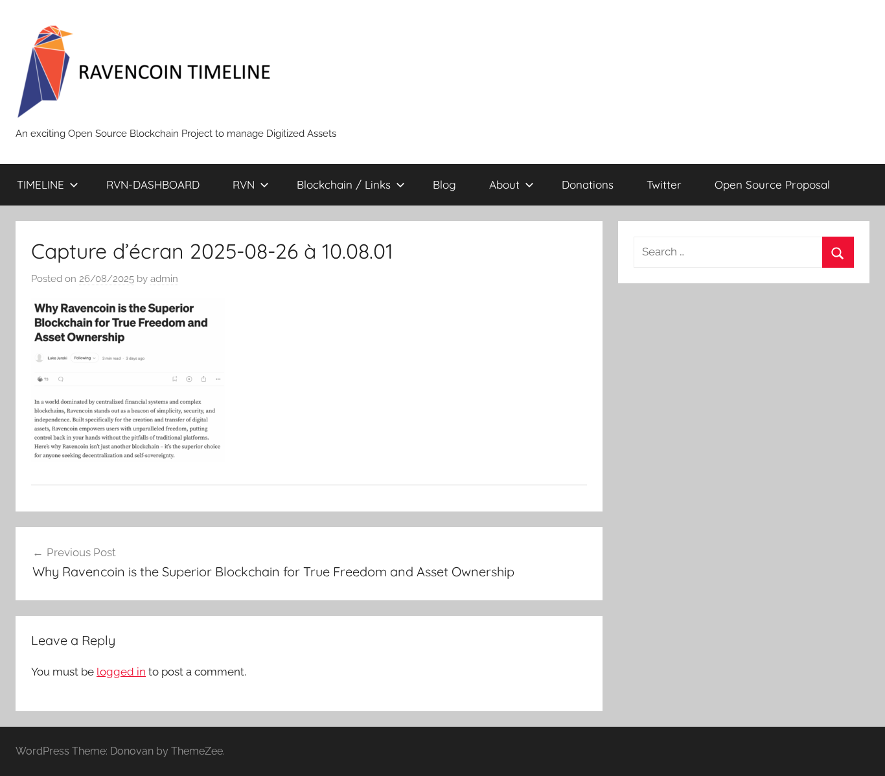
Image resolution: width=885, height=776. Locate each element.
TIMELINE (40, 184)
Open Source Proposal (772, 184)
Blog (444, 184)
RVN (244, 184)
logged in (121, 671)
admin (164, 279)
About (504, 184)
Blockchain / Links (344, 184)
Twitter (664, 184)
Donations (588, 184)
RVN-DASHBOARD (153, 184)
